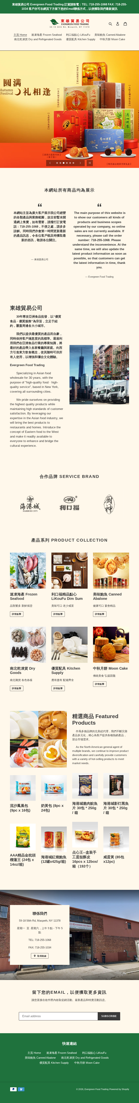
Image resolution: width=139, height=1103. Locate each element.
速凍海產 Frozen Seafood (61, 1052)
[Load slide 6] (74, 163)
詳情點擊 (16, 614)
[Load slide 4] (67, 163)
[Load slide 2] (61, 163)
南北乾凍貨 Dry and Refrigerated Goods (85, 1057)
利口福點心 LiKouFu (94, 1052)
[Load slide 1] (57, 163)
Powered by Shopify (119, 1089)
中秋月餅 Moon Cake (87, 1062)
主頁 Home (34, 1052)
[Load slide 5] (70, 163)
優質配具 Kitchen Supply (54, 1062)
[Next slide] (80, 163)
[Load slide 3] (64, 163)
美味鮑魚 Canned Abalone (40, 1057)
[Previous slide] (50, 163)
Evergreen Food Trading (97, 1089)
